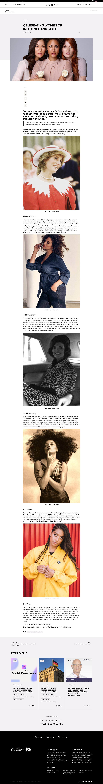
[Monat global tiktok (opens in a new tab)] (91, 781)
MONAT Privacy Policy (53, 770)
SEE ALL (58, 723)
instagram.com (55, 211)
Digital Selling (18, 696)
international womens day (35, 631)
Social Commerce (18, 699)
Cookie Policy (51, 772)
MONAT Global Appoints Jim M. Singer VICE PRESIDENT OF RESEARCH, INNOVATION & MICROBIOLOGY (78, 691)
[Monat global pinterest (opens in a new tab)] (88, 781)
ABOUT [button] (85, 4)
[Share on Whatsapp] (25, 105)
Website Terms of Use (69, 770)
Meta (31, 696)
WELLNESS (46, 723)
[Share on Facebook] (25, 94)
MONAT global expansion (48, 701)
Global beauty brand (47, 694)
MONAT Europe (57, 696)
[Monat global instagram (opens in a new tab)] (79, 781)
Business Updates (19, 694)
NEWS (25, 20)
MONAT (26, 696)
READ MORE (32, 706)
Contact (81, 772)
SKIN (58, 720)
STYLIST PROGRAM (86, 1)
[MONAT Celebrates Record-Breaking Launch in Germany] (51, 670)
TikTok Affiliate (23, 1)
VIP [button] (24, 4)
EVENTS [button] (79, 4)
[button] (96, 1)
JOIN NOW (14, 1)
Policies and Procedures (85, 770)
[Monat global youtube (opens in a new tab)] (85, 781)
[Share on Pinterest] (25, 98)
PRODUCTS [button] (8, 4)
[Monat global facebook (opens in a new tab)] (82, 781)
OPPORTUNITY (18, 4)
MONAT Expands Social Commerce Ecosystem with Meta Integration (23, 690)
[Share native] (25, 91)
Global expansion (46, 696)
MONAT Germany (45, 699)
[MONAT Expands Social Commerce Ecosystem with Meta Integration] (24, 670)
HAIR (51, 720)
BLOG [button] (90, 4)
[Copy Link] (25, 102)
